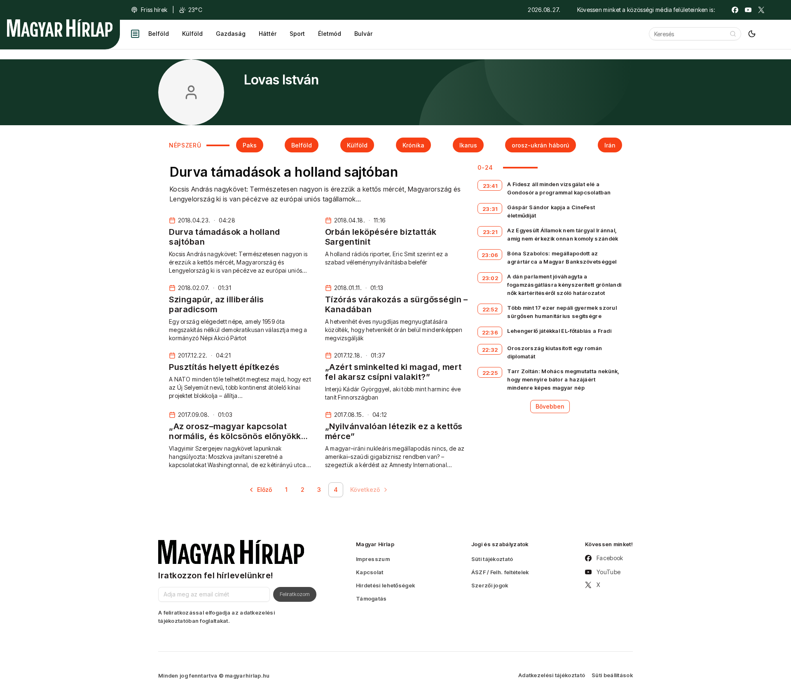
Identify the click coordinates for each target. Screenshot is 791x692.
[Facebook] (735, 10)
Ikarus (468, 145)
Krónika (413, 145)
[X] (761, 10)
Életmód (329, 33)
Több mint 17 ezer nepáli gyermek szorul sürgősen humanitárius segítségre (562, 311)
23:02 (490, 278)
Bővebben (550, 406)
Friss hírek (154, 9)
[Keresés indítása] (733, 33)
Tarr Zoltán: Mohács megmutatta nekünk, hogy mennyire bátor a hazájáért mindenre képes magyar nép (563, 379)
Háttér (267, 33)
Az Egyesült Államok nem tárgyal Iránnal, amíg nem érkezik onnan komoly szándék (562, 234)
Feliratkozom (295, 594)
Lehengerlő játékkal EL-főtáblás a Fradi (559, 330)
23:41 (490, 185)
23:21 (490, 232)
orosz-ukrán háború (540, 145)
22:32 (490, 349)
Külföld (192, 33)
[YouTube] (748, 10)
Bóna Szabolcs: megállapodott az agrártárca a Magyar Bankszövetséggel (561, 257)
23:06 (490, 255)
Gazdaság (231, 33)
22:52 (490, 309)
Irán (609, 145)
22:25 (490, 372)
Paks (250, 145)
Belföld (158, 33)
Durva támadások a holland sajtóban (284, 172)
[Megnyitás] (135, 33)
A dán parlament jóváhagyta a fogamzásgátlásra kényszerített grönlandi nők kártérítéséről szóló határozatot (564, 284)
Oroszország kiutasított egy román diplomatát (554, 352)
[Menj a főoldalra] (59, 28)
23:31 (490, 209)
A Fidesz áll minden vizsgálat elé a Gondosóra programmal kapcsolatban (559, 188)
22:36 (490, 332)
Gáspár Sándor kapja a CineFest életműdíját (551, 211)
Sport (297, 33)
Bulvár (363, 33)
